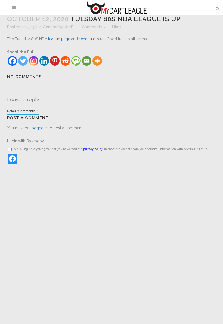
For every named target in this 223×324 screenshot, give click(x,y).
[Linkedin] (44, 61)
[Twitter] (23, 61)
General (50, 27)
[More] (97, 61)
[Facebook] (12, 61)
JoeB (68, 27)
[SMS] (76, 61)
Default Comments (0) (23, 111)
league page (59, 39)
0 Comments (90, 27)
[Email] (86, 61)
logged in (39, 128)
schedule (87, 39)
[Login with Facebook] (12, 159)
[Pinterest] (55, 61)
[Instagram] (33, 61)
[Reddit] (65, 61)
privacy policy (93, 149)
